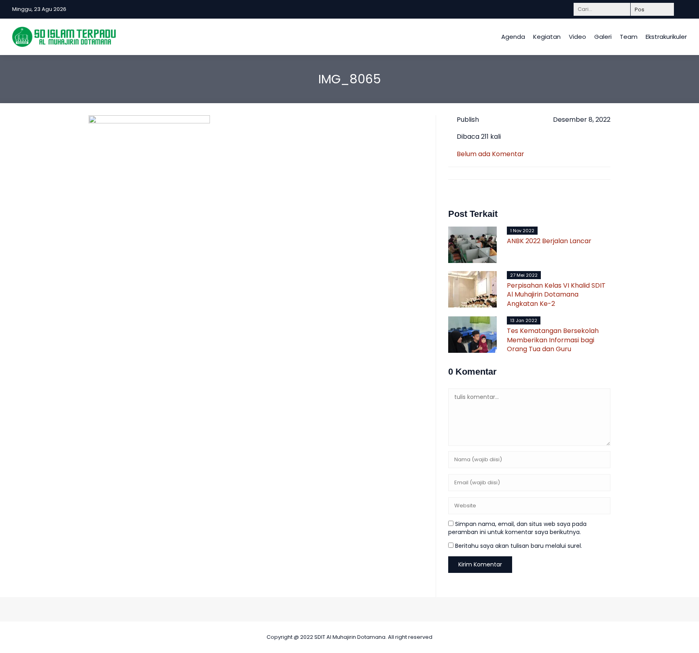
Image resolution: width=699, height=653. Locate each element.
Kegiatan (547, 36)
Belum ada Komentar (490, 154)
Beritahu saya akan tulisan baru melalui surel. (518, 546)
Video (577, 36)
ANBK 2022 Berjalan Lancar (549, 241)
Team (629, 36)
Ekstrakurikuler (666, 36)
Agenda (513, 36)
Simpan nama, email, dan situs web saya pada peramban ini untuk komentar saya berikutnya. (517, 528)
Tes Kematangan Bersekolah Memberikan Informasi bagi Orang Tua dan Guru (553, 340)
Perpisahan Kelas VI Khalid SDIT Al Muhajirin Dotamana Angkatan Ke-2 (556, 294)
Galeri (603, 36)
